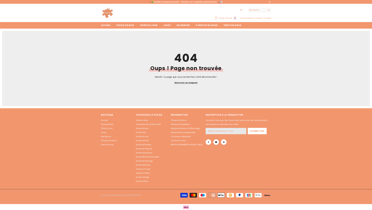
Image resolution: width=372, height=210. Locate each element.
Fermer (270, 2)
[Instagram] (216, 142)
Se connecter (246, 18)
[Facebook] (208, 142)
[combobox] (257, 10)
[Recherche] (259, 10)
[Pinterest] (224, 142)
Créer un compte (263, 18)
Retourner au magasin (186, 82)
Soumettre (257, 131)
